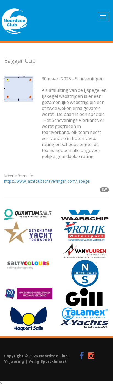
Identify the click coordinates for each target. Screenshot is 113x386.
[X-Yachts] (85, 324)
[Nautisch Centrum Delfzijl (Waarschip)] (85, 215)
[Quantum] (28, 214)
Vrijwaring (14, 361)
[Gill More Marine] (85, 296)
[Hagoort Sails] (28, 319)
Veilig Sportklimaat (48, 361)
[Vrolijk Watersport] (85, 231)
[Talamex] (85, 313)
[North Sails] (85, 273)
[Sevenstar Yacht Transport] (28, 232)
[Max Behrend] (28, 293)
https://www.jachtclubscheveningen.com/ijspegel (47, 181)
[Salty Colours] (28, 264)
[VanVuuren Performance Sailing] (85, 250)
